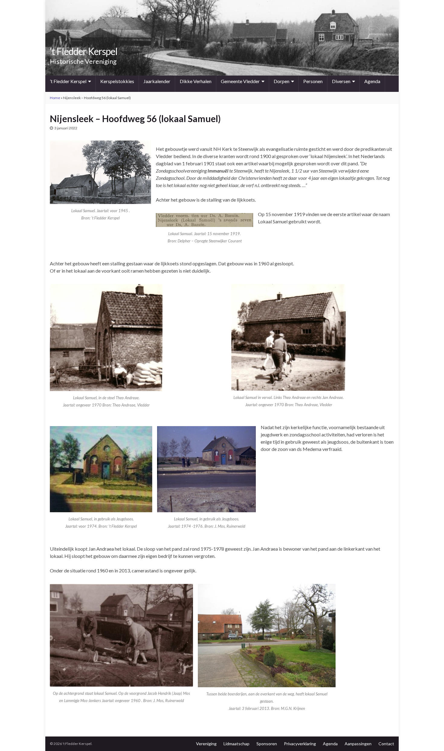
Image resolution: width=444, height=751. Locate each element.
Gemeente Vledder (240, 81)
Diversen (341, 81)
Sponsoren (266, 743)
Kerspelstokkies (117, 81)
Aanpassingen (358, 743)
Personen (313, 81)
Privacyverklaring (300, 743)
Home (55, 97)
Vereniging (206, 743)
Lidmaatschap (236, 743)
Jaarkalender (156, 81)
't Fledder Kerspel (83, 51)
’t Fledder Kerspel (68, 81)
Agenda (372, 81)
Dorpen (281, 81)
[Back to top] (430, 737)
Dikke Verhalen (195, 81)
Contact (386, 743)
